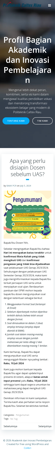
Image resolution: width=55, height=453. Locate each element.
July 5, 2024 (25, 185)
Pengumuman (22, 415)
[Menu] (49, 5)
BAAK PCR (11, 185)
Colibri (27, 448)
